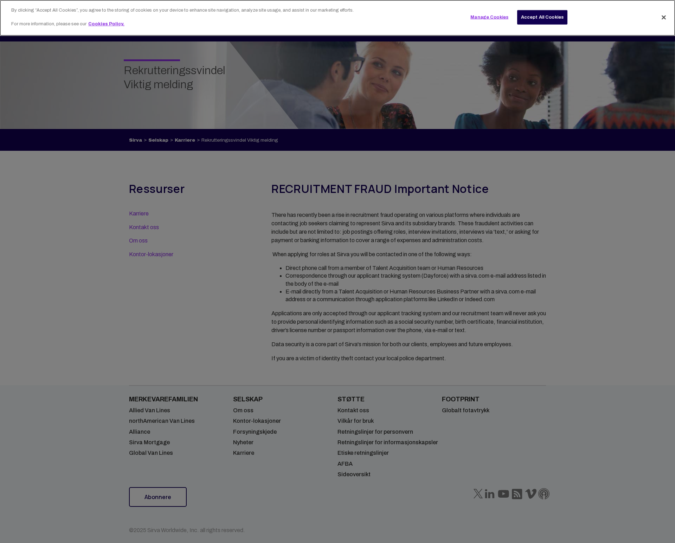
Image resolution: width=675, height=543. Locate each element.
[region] (337, 18)
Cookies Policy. (106, 23)
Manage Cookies (489, 16)
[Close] (663, 17)
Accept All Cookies (542, 16)
